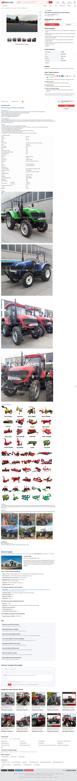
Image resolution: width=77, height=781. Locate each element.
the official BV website (27, 553)
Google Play (11, 770)
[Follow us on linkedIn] (75, 770)
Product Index (58, 773)
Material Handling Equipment (25, 745)
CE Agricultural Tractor (17, 764)
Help (56, 5)
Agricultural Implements (16, 589)
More (2, 766)
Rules (75, 5)
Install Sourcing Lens (29, 770)
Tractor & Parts (13, 8)
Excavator (23, 591)
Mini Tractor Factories (6, 762)
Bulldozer (14, 591)
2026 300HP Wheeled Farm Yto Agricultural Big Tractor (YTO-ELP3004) (6, 708)
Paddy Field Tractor (5, 756)
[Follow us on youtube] (72, 770)
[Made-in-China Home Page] (7, 2)
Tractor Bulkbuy (37, 764)
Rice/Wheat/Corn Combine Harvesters (64, 741)
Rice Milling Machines (25, 589)
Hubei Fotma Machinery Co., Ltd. (53, 14)
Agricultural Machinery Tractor (58, 762)
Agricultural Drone (4, 741)
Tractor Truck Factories (16, 762)
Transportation (7, 8)
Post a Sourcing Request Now (32, 684)
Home (2, 8)
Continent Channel (51, 773)
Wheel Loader (9, 591)
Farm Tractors (22, 741)
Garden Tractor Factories (33, 762)
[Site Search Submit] (51, 2)
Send (10, 684)
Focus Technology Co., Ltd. (30, 777)
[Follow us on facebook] (67, 770)
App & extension (62, 5)
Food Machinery (60, 743)
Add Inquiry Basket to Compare (22, 44)
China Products (21, 773)
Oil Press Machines (33, 589)
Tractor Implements (41, 741)
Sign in (75, 2)
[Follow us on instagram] (70, 770)
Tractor (18, 8)
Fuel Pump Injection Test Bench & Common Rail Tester (47, 745)
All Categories (5, 5)
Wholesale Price (45, 773)
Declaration (50, 777)
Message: (5, 675)
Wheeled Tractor (24, 8)
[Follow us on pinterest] (73, 770)
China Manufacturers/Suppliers (29, 773)
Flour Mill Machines (41, 589)
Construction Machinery (5, 745)
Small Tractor (24, 762)
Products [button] (19, 2)
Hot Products (16, 773)
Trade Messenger (19, 770)
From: (6, 669)
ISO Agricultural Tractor (27, 764)
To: (6, 672)
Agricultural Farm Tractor (6, 764)
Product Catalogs (17, 738)
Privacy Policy (56, 777)
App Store (4, 770)
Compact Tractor (22, 756)
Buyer (50, 5)
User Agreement (44, 777)
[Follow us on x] (68, 770)
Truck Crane (18, 591)
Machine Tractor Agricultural (45, 762)
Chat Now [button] (69, 24)
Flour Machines (41, 743)
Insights (62, 773)
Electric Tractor (13, 756)
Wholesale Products (38, 773)
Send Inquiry (52, 24)
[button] (47, 2)
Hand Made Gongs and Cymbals (62, 745)
